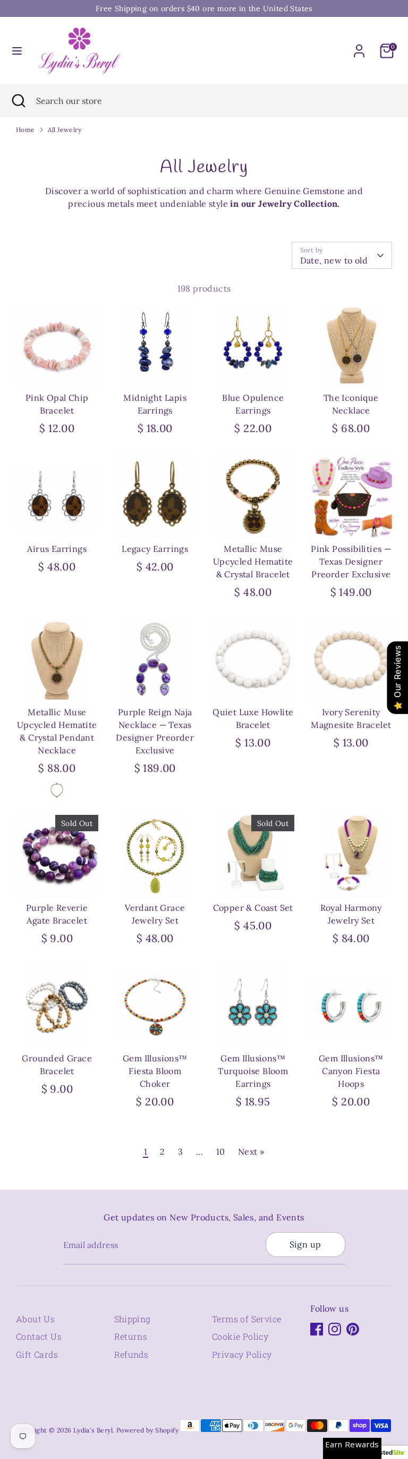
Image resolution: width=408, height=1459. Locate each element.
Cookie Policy (240, 1336)
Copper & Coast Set (253, 907)
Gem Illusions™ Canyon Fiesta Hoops (351, 1071)
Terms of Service (246, 1318)
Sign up (305, 1244)
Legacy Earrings (155, 548)
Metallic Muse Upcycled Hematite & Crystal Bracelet (253, 561)
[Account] (359, 46)
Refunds (131, 1354)
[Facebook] (316, 1329)
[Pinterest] (352, 1329)
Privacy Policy (242, 1354)
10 (220, 1151)
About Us (35, 1318)
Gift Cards (37, 1354)
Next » (251, 1151)
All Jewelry (64, 130)
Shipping (132, 1318)
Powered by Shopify (147, 1430)
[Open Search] (18, 101)
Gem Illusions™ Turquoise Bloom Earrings (253, 1071)
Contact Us (39, 1336)
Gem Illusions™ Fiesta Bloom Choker (155, 1071)
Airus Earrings (57, 548)
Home (25, 130)
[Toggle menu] (17, 50)
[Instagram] (334, 1329)
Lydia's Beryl (93, 1430)
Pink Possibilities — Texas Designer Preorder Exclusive (351, 561)
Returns (131, 1336)
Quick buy (57, 369)
